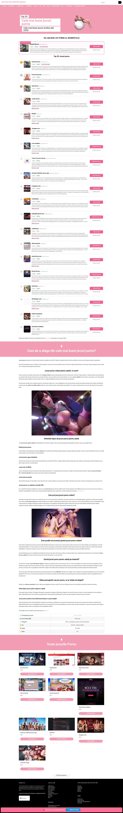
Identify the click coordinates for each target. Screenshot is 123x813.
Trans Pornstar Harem (38, 158)
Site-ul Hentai (51, 789)
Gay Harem (35, 86)
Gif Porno (50, 795)
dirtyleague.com (36, 299)
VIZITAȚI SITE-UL (96, 146)
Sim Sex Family (77, 615)
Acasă (4, 6)
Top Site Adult (22, 786)
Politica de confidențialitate (83, 801)
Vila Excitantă (36, 243)
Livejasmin (79, 787)
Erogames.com (36, 186)
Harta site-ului (80, 800)
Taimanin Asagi (24, 762)
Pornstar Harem (36, 74)
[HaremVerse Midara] (90, 679)
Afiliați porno (51, 786)
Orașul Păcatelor (54, 693)
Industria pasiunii (37, 313)
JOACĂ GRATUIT (96, 175)
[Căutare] (120, 2)
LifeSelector (35, 228)
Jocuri (35, 6)
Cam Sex (50, 796)
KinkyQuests (53, 667)
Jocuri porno (51, 792)
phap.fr (46, 610)
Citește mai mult (35, 108)
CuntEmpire (35, 199)
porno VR (50, 791)
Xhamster (79, 788)
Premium (28, 6)
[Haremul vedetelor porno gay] (32, 718)
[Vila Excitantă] (32, 679)
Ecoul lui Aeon (24, 667)
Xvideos (79, 789)
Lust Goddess (36, 143)
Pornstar (20, 6)
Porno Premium (51, 787)
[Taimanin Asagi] (32, 746)
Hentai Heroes (34, 44)
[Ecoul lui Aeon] (32, 653)
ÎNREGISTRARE (74, 810)
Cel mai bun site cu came (54, 805)
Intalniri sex (56, 6)
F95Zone (52, 732)
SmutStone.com (36, 256)
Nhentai (79, 791)
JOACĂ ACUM (96, 46)
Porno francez (51, 788)
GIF (62, 6)
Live (44, 6)
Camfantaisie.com (52, 806)
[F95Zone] (61, 718)
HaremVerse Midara (38, 326)
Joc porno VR (80, 491)
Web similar (48, 338)
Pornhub (79, 786)
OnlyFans (69, 6)
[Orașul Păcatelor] (61, 679)
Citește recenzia (96, 49)
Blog (48, 6)
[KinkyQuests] (61, 653)
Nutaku (34, 113)
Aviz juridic (79, 802)
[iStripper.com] (90, 718)
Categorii (11, 6)
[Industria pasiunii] (90, 653)
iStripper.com (36, 128)
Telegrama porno (79, 6)
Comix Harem (36, 99)
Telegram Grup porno (53, 793)
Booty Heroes (36, 271)
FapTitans (35, 286)
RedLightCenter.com (38, 213)
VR (40, 6)
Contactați (79, 799)
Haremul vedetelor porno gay (40, 173)
